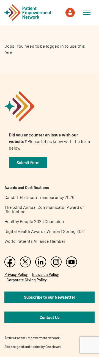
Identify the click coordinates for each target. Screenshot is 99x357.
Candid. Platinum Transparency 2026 (39, 197)
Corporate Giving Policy (27, 280)
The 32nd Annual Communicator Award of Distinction (44, 209)
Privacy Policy (16, 274)
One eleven (53, 347)
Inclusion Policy (45, 274)
